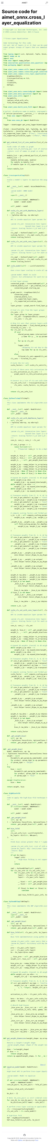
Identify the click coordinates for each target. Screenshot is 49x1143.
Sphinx (20, 1140)
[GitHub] (24, 1135)
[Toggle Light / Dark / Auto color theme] (46, 2)
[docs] (43, 1065)
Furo (36, 1140)
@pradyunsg (30, 1140)
